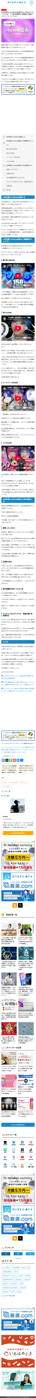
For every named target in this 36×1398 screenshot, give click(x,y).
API (21, 1275)
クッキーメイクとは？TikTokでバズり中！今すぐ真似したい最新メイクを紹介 (8, 1069)
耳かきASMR (10, 153)
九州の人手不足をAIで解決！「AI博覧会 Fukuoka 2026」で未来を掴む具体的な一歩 (8, 1016)
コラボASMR (10, 161)
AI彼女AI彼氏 (7, 1271)
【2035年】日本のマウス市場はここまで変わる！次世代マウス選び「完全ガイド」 (8, 964)
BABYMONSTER (8, 1279)
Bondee (19, 1279)
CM (22, 1283)
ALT (16, 1271)
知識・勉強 (31, 1167)
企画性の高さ (10, 174)
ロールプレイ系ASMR (13, 157)
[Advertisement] (18, 113)
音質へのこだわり (12, 169)
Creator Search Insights (11, 1287)
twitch (5, 1159)
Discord (6, 1291)
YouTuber (24, 782)
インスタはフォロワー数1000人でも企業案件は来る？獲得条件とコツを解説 (25, 1069)
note (14, 1152)
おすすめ (31, 1159)
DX (13, 1291)
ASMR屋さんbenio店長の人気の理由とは (19, 165)
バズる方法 (7, 786)
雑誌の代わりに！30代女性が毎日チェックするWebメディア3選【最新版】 (8, 1091)
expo (19, 1291)
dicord (23, 1287)
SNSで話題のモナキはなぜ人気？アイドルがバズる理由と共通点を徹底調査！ (8, 1114)
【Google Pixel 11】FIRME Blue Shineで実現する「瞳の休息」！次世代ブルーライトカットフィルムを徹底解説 (25, 991)
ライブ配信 (14, 1167)
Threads (22, 1152)
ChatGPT (14, 1283)
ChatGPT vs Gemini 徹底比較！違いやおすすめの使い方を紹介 (25, 1091)
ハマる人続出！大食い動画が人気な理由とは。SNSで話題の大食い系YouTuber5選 (8, 940)
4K (23, 1267)
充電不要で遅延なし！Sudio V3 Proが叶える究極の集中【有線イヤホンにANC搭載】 (25, 1040)
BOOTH (27, 1279)
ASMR (5, 782)
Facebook (22, 1144)
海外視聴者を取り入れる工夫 (15, 178)
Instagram (31, 1144)
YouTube (22, 1159)
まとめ (8, 190)
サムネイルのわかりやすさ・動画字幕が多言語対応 (19, 184)
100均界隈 (16, 1267)
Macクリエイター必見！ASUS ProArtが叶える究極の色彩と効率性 (25, 1015)
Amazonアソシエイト (10, 1275)
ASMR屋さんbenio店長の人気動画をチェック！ (19, 143)
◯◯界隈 (6, 1267)
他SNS (22, 1167)
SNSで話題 (14, 782)
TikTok (31, 1152)
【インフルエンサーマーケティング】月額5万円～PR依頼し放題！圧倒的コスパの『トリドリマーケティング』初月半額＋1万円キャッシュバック (18, 749)
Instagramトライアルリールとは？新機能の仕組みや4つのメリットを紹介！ (25, 1114)
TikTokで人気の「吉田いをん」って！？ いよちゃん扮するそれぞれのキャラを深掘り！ (25, 940)
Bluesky (14, 1144)
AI (29, 1267)
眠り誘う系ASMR (11, 149)
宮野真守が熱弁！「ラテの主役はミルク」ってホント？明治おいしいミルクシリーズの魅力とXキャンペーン (8, 991)
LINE (5, 1152)
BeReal (5, 1144)
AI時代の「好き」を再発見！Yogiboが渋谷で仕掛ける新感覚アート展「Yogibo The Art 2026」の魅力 (25, 965)
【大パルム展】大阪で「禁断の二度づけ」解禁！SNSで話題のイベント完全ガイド (8, 1040)
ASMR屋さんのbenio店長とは (15, 137)
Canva (5, 1283)
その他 (5, 1167)
